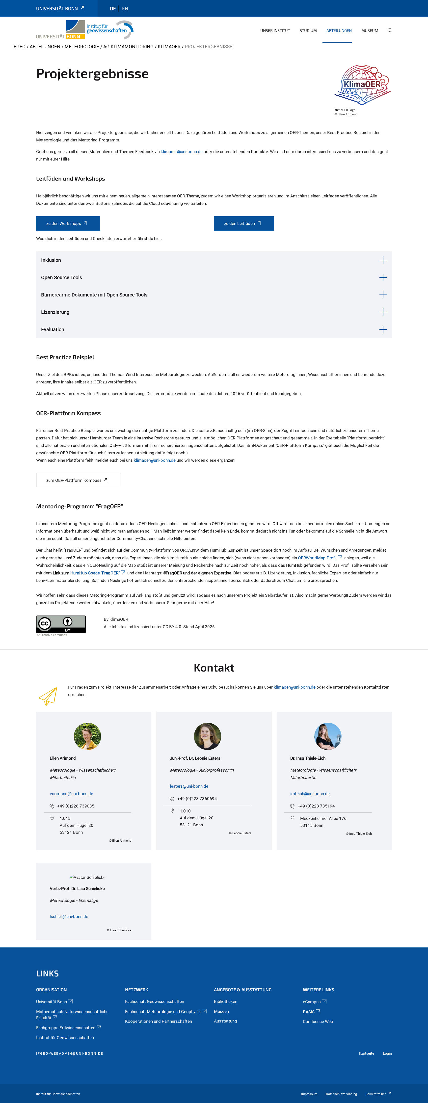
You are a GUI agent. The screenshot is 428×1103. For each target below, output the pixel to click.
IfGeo (19, 47)
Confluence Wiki (318, 1021)
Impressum (309, 1094)
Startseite (366, 1053)
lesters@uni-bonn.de (189, 786)
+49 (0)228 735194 (316, 806)
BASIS (309, 1011)
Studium (308, 30)
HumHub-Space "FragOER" (95, 572)
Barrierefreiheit (376, 1094)
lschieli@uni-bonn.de (69, 916)
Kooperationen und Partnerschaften (158, 1021)
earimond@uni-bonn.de (71, 793)
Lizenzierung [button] (55, 312)
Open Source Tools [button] (61, 277)
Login (387, 1053)
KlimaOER (169, 47)
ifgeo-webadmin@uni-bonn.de (69, 1053)
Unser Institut (275, 30)
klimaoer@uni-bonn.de (182, 151)
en (125, 8)
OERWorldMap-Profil (317, 557)
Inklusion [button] (51, 260)
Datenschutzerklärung (341, 1094)
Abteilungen (339, 30)
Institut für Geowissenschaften (65, 1037)
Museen (221, 1011)
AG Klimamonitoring (128, 47)
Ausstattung (225, 1021)
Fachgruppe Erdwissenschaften (65, 1027)
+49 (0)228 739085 (75, 806)
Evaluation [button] (52, 329)
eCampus (312, 1001)
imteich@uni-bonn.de (310, 793)
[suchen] (388, 33)
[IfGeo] (85, 29)
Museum (369, 30)
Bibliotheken (225, 1001)
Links (47, 973)
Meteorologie (82, 47)
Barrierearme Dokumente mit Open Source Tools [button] (94, 295)
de (113, 8)
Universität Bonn (57, 8)
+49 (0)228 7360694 (197, 798)
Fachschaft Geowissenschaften (154, 1001)
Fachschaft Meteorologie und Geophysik (163, 1011)
